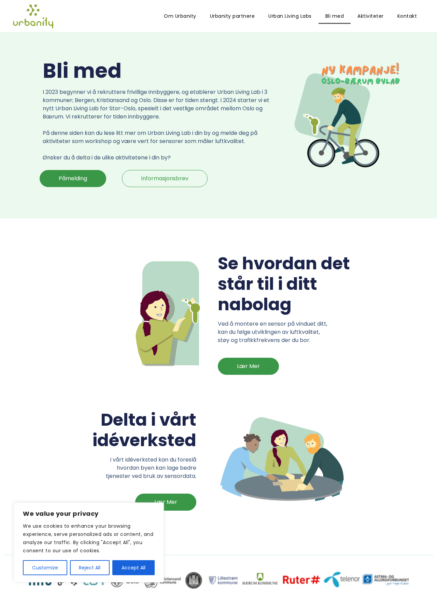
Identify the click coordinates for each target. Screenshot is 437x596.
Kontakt (407, 16)
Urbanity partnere (232, 16)
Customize (45, 567)
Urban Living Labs (290, 16)
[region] (89, 542)
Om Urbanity (180, 16)
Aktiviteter (370, 16)
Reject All (89, 567)
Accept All (133, 567)
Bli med (334, 16)
